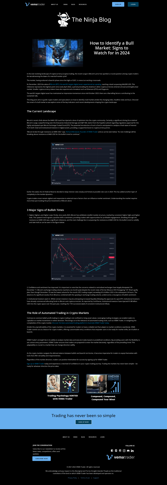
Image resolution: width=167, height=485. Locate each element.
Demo (65, 4)
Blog (73, 4)
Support (96, 478)
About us (54, 4)
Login (102, 437)
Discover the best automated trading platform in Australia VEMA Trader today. (80, 323)
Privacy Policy (72, 478)
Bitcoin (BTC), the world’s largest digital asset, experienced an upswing (75, 84)
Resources (83, 4)
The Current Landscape (41, 111)
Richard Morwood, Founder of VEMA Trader (82, 132)
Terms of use (85, 478)
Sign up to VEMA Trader (35, 364)
